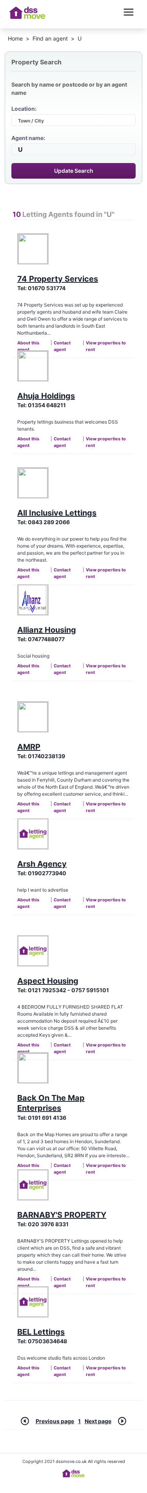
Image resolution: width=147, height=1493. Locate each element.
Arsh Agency (42, 864)
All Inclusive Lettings (56, 513)
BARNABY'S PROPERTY (61, 1215)
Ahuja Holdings (46, 396)
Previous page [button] (55, 1421)
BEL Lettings (41, 1332)
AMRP (28, 747)
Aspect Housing (47, 981)
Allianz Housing (46, 630)
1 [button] (79, 1421)
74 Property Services (57, 279)
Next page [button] (98, 1421)
